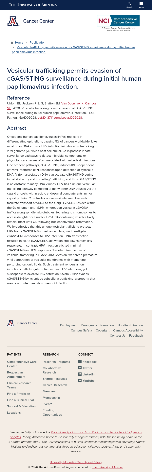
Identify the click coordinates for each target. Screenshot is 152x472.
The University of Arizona (107, 467)
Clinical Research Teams (19, 385)
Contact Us (117, 336)
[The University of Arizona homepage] (33, 5)
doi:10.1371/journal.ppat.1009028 (60, 118)
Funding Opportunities (52, 412)
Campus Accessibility (128, 330)
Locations (14, 413)
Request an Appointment (16, 375)
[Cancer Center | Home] (40, 21)
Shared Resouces (55, 379)
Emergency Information (97, 325)
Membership (51, 398)
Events (47, 404)
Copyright (102, 330)
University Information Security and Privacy (76, 462)
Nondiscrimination (130, 325)
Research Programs (56, 362)
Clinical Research (55, 385)
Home (19, 43)
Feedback (136, 336)
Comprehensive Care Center (22, 364)
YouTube (89, 381)
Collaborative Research (52, 370)
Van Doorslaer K (72, 103)
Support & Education (21, 406)
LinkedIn (89, 374)
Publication (38, 43)
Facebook (90, 362)
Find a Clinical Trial (20, 400)
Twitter (87, 368)
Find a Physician (18, 394)
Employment (69, 325)
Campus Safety (81, 330)
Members (49, 391)
